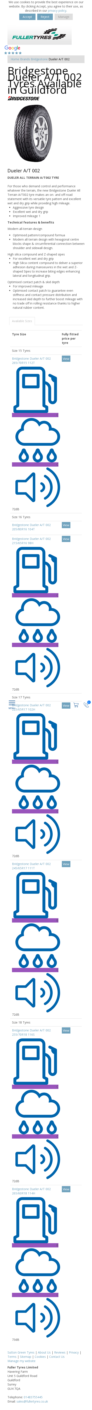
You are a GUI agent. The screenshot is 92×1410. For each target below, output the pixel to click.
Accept (27, 17)
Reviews (59, 1352)
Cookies (40, 1357)
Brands (25, 59)
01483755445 (33, 1397)
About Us (44, 1352)
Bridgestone (39, 59)
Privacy (74, 1352)
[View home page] (39, 35)
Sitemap (25, 1357)
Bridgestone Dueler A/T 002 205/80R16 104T (31, 527)
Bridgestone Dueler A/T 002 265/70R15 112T (31, 360)
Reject (45, 17)
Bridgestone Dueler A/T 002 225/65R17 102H (31, 707)
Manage (63, 17)
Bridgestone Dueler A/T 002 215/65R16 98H (31, 541)
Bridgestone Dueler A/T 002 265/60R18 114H (31, 1191)
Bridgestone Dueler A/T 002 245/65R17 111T (31, 866)
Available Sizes (22, 321)
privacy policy (57, 11)
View (66, 359)
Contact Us (57, 1357)
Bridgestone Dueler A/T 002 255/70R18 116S (31, 1032)
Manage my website (21, 1361)
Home (15, 59)
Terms (11, 1357)
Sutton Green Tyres (20, 1352)
